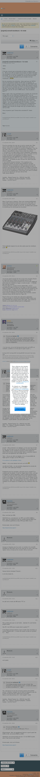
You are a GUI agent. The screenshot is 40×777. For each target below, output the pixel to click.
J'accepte (20, 409)
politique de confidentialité (22, 382)
